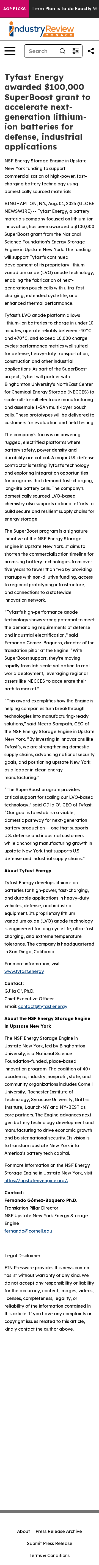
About (23, 1531)
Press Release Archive (58, 1531)
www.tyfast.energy (24, 971)
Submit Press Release (49, 1543)
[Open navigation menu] (9, 50)
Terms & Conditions (49, 1555)
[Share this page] (91, 50)
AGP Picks (14, 8)
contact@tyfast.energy (42, 1006)
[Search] (62, 51)
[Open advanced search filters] (75, 51)
